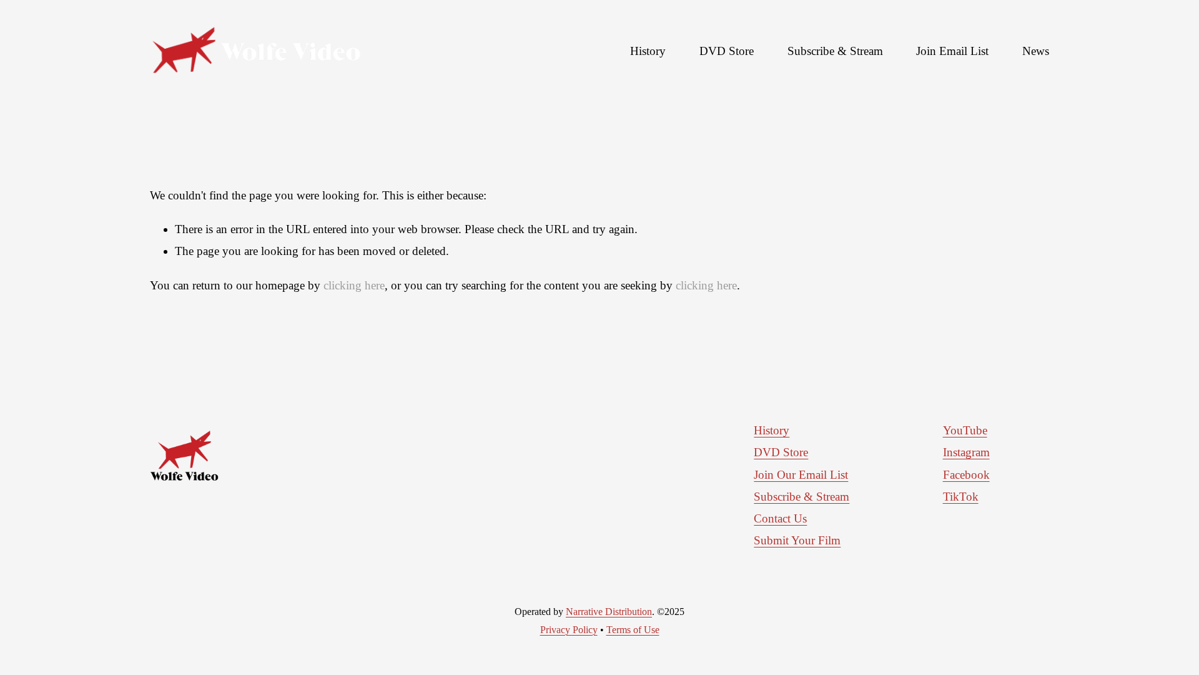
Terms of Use (632, 629)
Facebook (966, 474)
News (1035, 51)
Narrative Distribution (609, 611)
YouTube (965, 430)
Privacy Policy (569, 629)
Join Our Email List (801, 474)
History (648, 51)
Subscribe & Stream (835, 51)
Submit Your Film (797, 540)
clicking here (354, 285)
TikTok (961, 496)
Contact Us (780, 518)
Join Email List (952, 51)
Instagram (966, 452)
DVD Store (726, 51)
